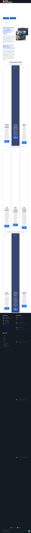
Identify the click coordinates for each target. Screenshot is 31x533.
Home (4, 335)
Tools (4, 341)
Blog (3, 338)
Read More (6, 18)
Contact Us (13, 18)
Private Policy (5, 344)
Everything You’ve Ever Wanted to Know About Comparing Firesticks (24, 320)
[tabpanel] (15, 14)
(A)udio (13, 37)
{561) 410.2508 (7, 321)
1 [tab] (5, 22)
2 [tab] (6, 22)
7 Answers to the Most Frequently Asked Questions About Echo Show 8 (23, 325)
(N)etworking (8, 38)
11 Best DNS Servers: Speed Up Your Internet (24, 329)
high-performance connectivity (10, 51)
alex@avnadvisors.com (8, 318)
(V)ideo (4, 38)
